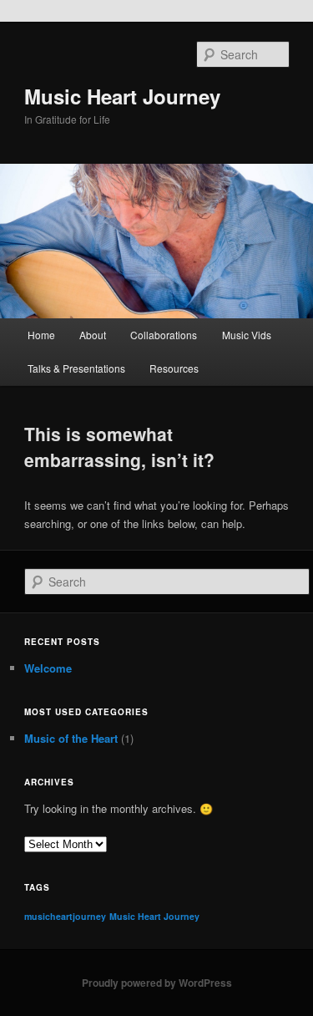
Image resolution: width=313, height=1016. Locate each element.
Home (41, 335)
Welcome (48, 668)
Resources (174, 368)
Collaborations (163, 335)
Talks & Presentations (76, 368)
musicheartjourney (65, 916)
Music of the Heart (71, 738)
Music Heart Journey (122, 96)
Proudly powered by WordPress (157, 982)
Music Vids (246, 335)
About (92, 335)
